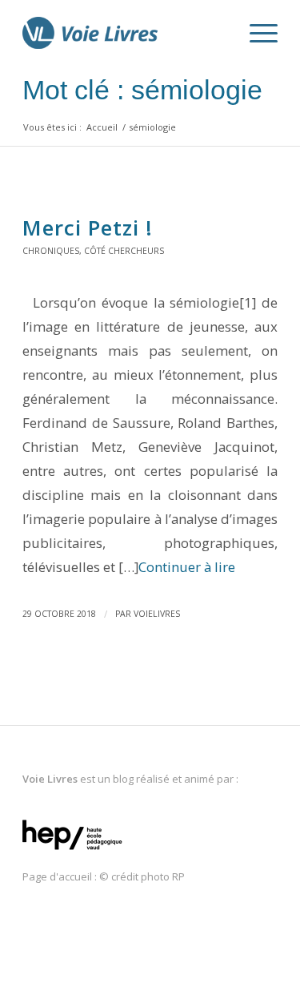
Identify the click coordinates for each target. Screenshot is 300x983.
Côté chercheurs (124, 250)
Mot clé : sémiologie (142, 90)
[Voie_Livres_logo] (124, 33)
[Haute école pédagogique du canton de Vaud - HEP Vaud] (72, 851)
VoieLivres (157, 613)
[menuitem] (218, 33)
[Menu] (256, 33)
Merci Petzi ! (87, 227)
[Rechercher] (218, 33)
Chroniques (50, 250)
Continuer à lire (186, 567)
